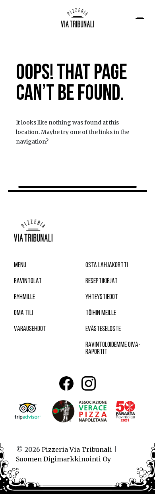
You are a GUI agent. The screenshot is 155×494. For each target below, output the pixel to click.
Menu (20, 265)
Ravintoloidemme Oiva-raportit (112, 349)
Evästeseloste (103, 329)
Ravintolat (28, 281)
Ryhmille (24, 297)
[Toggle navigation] (139, 18)
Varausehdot (30, 329)
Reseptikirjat (101, 281)
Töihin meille (100, 313)
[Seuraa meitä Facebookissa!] (66, 383)
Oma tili (23, 313)
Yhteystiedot (101, 297)
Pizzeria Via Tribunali (77, 449)
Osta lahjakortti (106, 265)
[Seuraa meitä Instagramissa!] (88, 383)
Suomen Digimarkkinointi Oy (63, 459)
